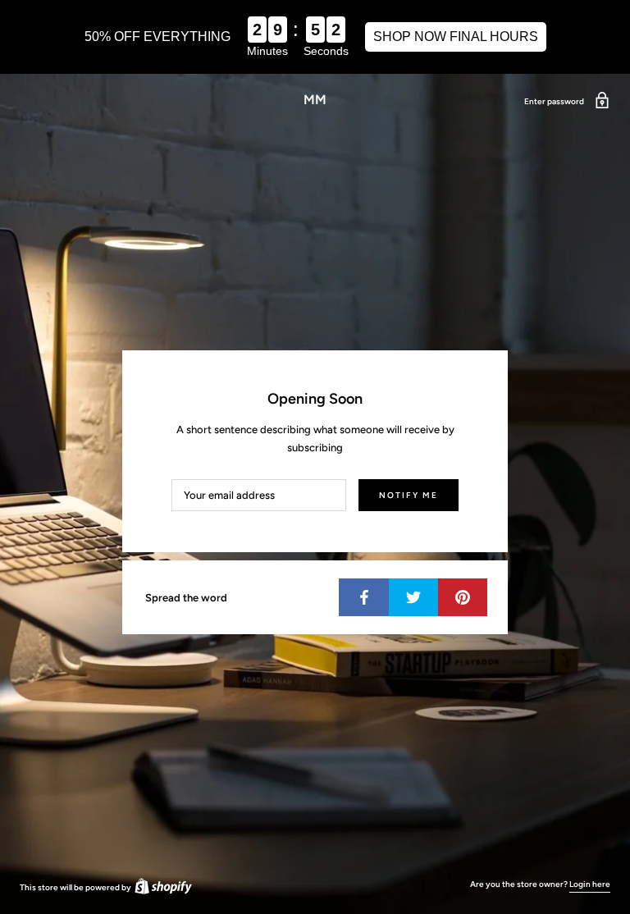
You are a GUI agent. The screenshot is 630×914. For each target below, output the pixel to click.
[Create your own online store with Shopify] (162, 887)
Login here (589, 884)
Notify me (408, 495)
